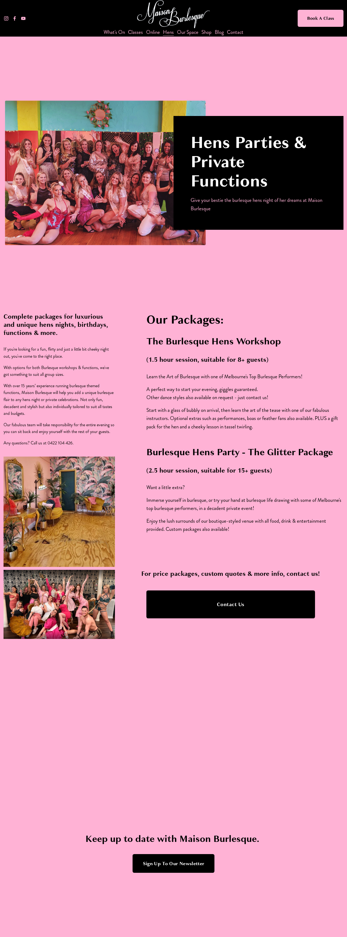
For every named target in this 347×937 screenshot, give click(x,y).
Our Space (187, 32)
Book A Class (320, 18)
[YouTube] (23, 18)
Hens (168, 32)
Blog (219, 32)
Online (153, 32)
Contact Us (231, 604)
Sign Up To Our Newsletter (173, 863)
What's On (114, 32)
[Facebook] (14, 18)
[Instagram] (6, 18)
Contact (235, 32)
